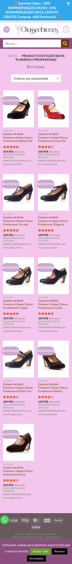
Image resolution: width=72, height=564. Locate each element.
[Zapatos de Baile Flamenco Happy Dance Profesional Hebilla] (53, 359)
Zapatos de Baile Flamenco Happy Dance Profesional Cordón (53, 304)
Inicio (12, 56)
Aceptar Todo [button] (40, 551)
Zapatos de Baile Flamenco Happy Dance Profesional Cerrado (18, 221)
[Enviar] (65, 43)
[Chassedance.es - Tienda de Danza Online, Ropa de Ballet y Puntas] (36, 30)
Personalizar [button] (36, 558)
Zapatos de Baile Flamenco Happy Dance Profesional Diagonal (53, 221)
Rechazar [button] (59, 551)
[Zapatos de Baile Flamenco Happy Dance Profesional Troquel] (18, 275)
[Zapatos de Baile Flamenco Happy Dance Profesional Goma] (18, 442)
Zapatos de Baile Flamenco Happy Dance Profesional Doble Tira (18, 388)
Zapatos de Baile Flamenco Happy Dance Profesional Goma (18, 471)
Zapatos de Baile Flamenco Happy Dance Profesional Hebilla (53, 388)
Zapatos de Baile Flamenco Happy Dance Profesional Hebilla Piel (18, 137)
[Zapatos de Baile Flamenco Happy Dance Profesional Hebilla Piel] (18, 108)
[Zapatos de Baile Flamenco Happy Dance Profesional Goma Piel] (53, 108)
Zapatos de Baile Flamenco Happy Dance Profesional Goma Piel (53, 137)
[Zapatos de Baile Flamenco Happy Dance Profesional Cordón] (53, 275)
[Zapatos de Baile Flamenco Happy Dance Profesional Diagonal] (53, 192)
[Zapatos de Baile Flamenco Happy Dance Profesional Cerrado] (18, 192)
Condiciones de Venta (41, 534)
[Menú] (6, 29)
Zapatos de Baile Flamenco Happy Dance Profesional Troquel (18, 304)
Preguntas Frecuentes (27, 537)
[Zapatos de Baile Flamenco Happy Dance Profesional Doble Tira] (18, 359)
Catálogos (53, 537)
